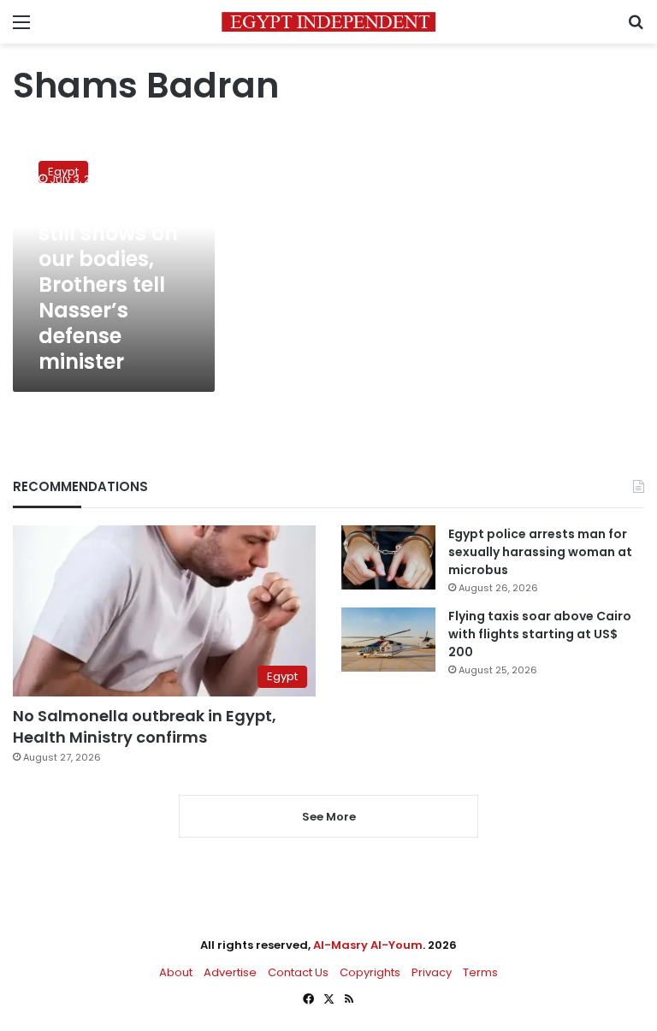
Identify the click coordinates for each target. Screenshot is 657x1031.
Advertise (230, 972)
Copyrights (370, 972)
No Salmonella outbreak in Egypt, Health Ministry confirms (144, 726)
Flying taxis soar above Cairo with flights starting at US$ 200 (539, 634)
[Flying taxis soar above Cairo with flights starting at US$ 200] (388, 639)
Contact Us (298, 972)
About (175, 972)
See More (329, 817)
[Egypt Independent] (328, 22)
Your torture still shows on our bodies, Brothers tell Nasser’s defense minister (108, 284)
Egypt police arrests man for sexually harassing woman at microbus (540, 551)
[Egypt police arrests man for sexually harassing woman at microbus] (388, 557)
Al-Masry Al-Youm (368, 945)
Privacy (431, 972)
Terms (480, 972)
